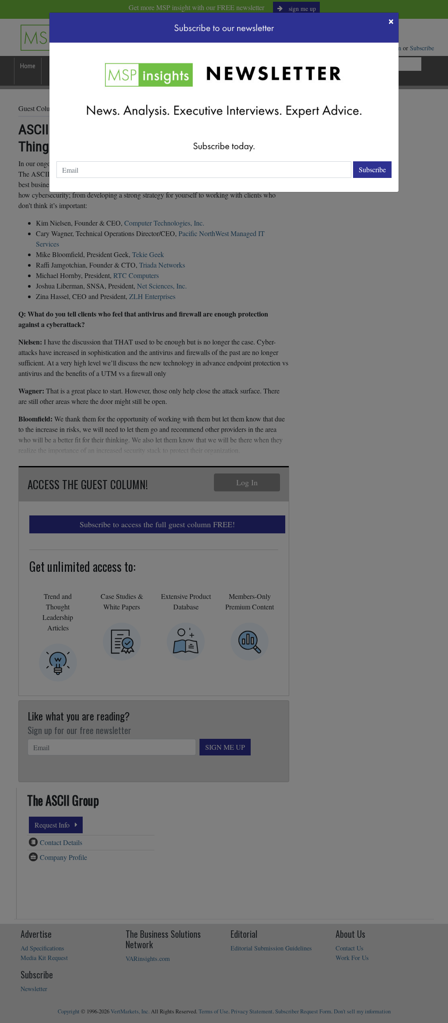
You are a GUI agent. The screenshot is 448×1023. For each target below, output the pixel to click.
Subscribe (372, 169)
